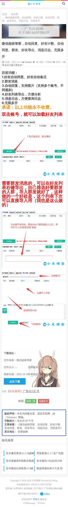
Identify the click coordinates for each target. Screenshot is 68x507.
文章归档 (18, 488)
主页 (4, 14)
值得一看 (30, 401)
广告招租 (48, 488)
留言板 (9, 488)
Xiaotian (28, 62)
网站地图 (58, 488)
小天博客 (36, 480)
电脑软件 (43, 401)
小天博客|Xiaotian (34, 4)
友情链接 (28, 488)
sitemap (32, 503)
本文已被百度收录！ (14, 65)
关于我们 (38, 488)
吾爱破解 (23, 431)
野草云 (36, 499)
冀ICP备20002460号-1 (28, 493)
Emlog (54, 480)
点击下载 (14, 381)
